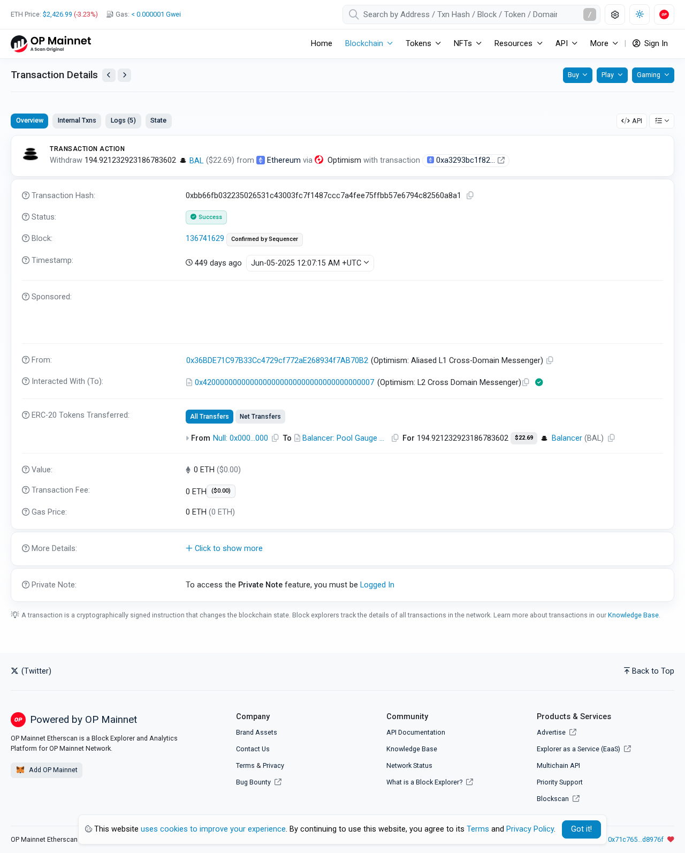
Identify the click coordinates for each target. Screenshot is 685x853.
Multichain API (558, 765)
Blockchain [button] (364, 43)
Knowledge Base (633, 615)
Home (321, 43)
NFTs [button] (463, 43)
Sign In (655, 43)
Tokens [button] (418, 43)
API (637, 121)
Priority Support (560, 782)
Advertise (552, 732)
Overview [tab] (29, 120)
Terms (245, 765)
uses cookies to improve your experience (213, 829)
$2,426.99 (57, 14)
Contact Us (253, 749)
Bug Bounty (253, 782)
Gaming (648, 75)
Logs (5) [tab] (123, 120)
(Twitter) (35, 671)
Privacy (273, 765)
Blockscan (553, 799)
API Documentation (415, 732)
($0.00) (221, 490)
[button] (342, 548)
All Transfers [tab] (209, 416)
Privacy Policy (530, 829)
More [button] (599, 43)
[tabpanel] (342, 368)
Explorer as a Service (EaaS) (579, 749)
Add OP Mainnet (52, 770)
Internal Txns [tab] (77, 120)
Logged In (377, 585)
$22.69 (524, 437)
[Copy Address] (550, 360)
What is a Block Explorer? (425, 782)
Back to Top (653, 671)
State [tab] (158, 120)
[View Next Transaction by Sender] (124, 75)
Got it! (581, 829)
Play (608, 75)
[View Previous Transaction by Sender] (109, 75)
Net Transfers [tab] (260, 416)
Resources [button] (513, 43)
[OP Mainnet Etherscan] (51, 43)
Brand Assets (256, 732)
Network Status (409, 765)
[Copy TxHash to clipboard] (470, 195)
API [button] (561, 43)
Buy (573, 75)
